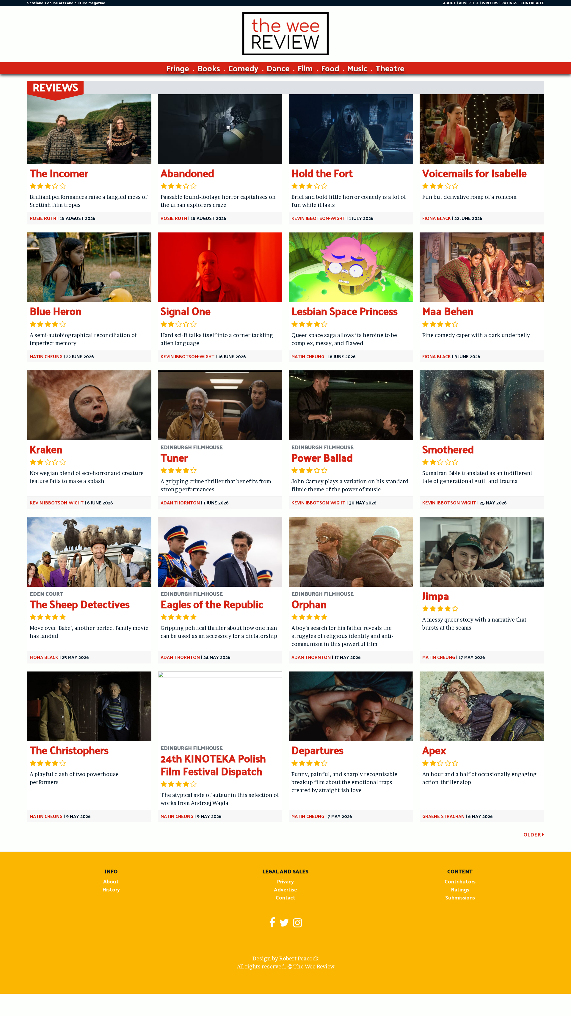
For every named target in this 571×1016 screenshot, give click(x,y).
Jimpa (435, 595)
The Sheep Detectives (80, 603)
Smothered (448, 449)
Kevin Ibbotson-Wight (318, 218)
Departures (317, 749)
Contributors (460, 881)
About (111, 881)
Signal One (186, 310)
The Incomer (59, 172)
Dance (278, 68)
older (532, 834)
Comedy (243, 68)
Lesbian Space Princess (344, 310)
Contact (285, 897)
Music (357, 68)
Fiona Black (436, 218)
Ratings (460, 889)
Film (305, 68)
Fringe (178, 68)
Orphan (309, 603)
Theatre (390, 68)
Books (208, 68)
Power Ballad (322, 457)
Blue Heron (55, 310)
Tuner (174, 457)
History (111, 889)
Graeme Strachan (443, 816)
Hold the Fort (322, 172)
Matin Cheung (46, 356)
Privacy (285, 881)
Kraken (46, 449)
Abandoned (187, 172)
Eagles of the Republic (212, 603)
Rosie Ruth (43, 218)
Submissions (460, 897)
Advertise (285, 889)
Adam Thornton (180, 502)
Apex (434, 749)
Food (330, 68)
